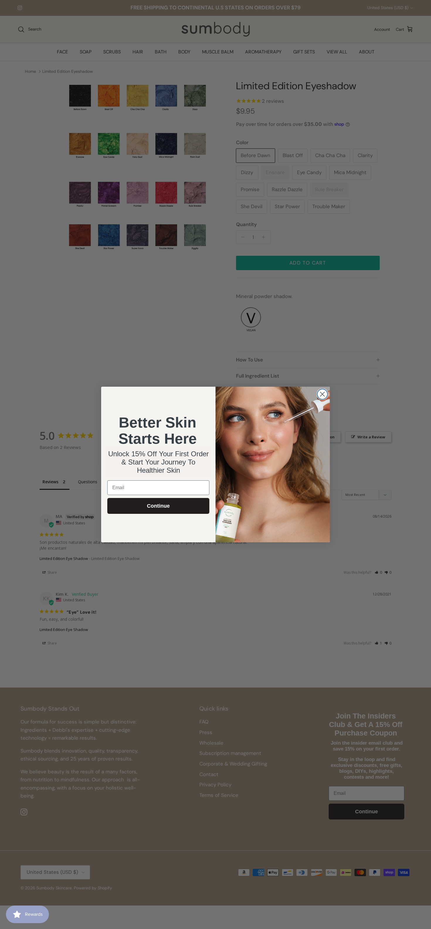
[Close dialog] (322, 394)
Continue (158, 506)
